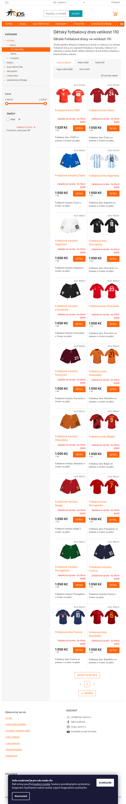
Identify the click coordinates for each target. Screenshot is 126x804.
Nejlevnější (83, 62)
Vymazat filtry (24, 127)
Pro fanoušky (17, 49)
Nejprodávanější (65, 69)
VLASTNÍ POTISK (15, 67)
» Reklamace (11, 756)
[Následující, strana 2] (87, 684)
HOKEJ (10, 62)
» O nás (8, 718)
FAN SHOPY (12, 71)
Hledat (76, 13)
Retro (13, 53)
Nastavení (21, 796)
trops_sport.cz (78, 726)
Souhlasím (105, 782)
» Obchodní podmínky (15, 724)
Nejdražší (100, 62)
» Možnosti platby (13, 749)
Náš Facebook (78, 722)
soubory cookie (41, 784)
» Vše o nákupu (12, 737)
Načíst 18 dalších (87, 675)
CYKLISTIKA (12, 75)
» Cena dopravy (12, 743)
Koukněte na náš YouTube (83, 731)
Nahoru (88, 693)
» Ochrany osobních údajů (17, 730)
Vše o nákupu (59, 2)
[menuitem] (9, 24)
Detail (79, 128)
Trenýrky (14, 58)
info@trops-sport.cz (81, 717)
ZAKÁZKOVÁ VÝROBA (17, 80)
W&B (15, 119)
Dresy (13, 45)
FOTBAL (11, 40)
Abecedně (84, 69)
